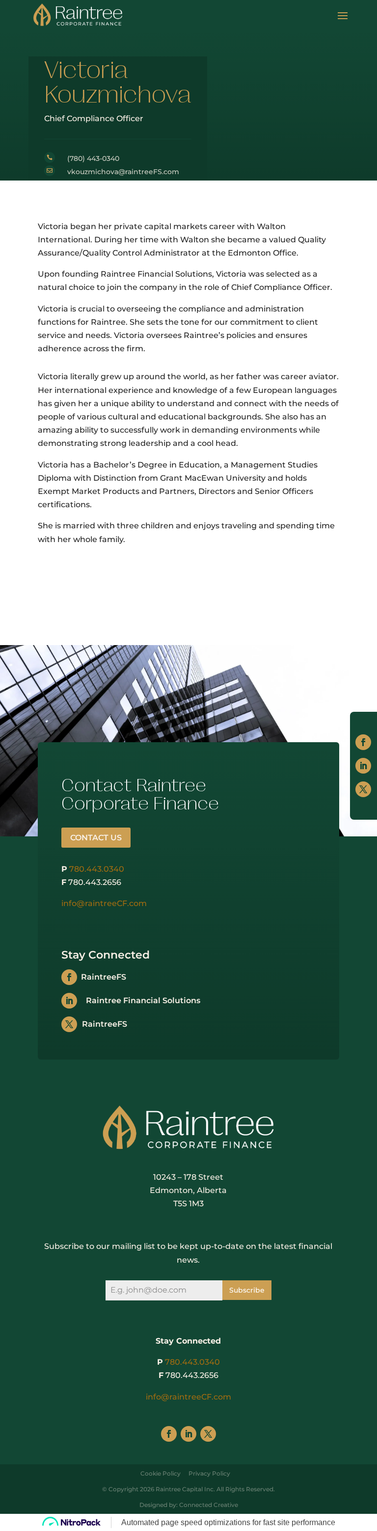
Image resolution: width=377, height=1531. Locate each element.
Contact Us (96, 837)
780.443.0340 (96, 869)
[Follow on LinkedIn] (363, 766)
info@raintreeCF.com (104, 903)
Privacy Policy (209, 1473)
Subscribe (247, 1290)
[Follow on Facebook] (363, 742)
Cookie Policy (160, 1473)
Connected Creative (208, 1504)
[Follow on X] (363, 789)
